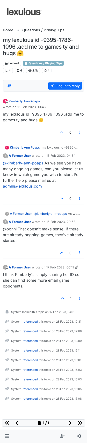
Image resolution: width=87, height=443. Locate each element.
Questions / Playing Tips (45, 63)
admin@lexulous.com (22, 186)
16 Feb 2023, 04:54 (60, 155)
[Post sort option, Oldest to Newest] (9, 86)
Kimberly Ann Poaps (24, 101)
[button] (7, 436)
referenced (30, 321)
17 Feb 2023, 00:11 (60, 267)
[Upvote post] (62, 132)
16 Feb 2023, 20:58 (60, 222)
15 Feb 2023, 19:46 (31, 107)
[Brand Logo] (24, 11)
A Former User (20, 155)
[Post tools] (80, 132)
